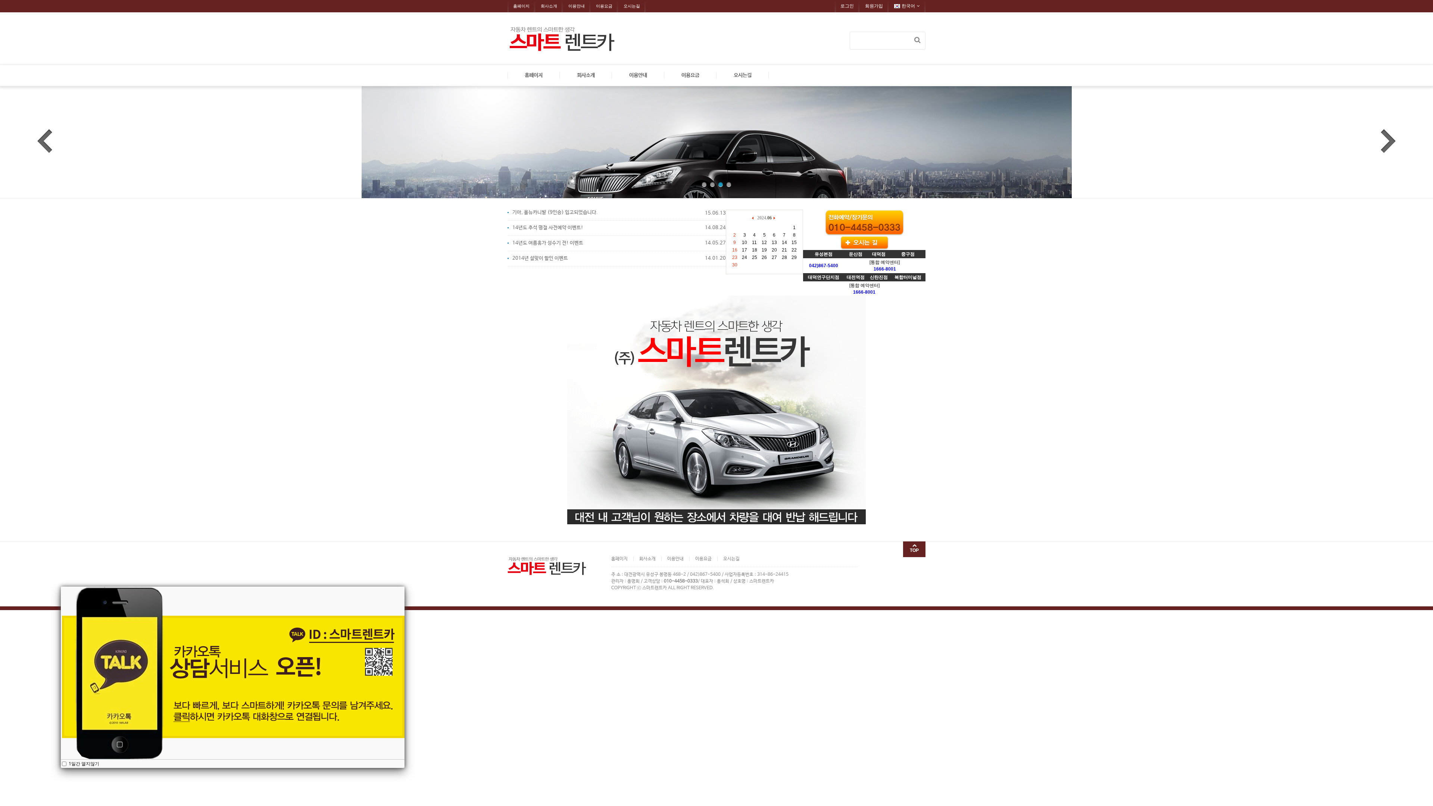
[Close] (404, 586)
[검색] (917, 40)
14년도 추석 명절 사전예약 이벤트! (547, 228)
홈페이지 (521, 6)
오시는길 (632, 6)
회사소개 (549, 6)
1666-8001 (885, 269)
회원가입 (874, 6)
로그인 (847, 6)
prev (44, 141)
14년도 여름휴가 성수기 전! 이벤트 (547, 243)
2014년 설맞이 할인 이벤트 (540, 258)
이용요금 (604, 6)
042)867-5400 (823, 265)
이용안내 (576, 6)
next (1388, 141)
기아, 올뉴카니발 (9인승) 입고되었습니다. (555, 212)
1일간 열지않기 (83, 763)
